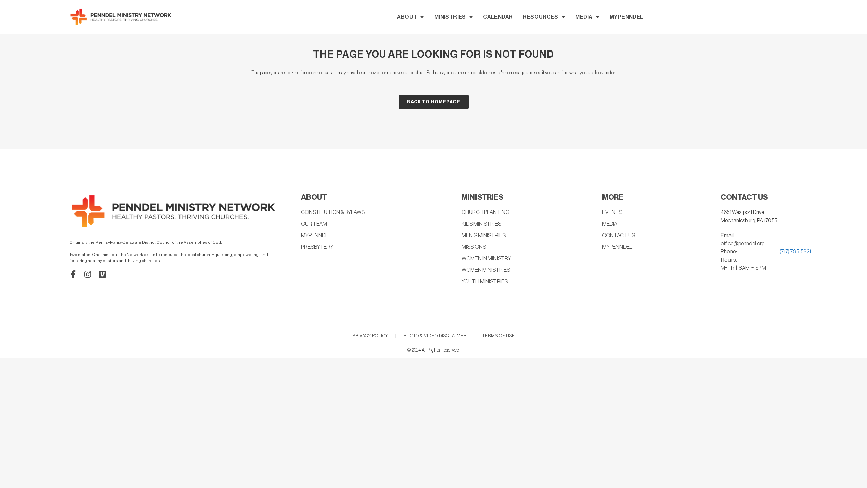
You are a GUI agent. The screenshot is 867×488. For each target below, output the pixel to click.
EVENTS (612, 212)
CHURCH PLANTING (485, 212)
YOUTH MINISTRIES (485, 281)
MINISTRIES (450, 17)
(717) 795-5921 (795, 252)
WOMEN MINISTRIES (486, 270)
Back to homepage (433, 102)
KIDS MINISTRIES (481, 224)
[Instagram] (88, 274)
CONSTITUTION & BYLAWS (333, 212)
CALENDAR (498, 17)
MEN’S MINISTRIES (484, 235)
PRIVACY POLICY (370, 335)
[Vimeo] (102, 274)
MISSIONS (474, 247)
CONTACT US (618, 235)
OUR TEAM (314, 224)
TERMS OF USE (498, 335)
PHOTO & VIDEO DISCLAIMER (435, 335)
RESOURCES (540, 17)
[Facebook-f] (73, 274)
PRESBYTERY (317, 247)
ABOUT (407, 17)
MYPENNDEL (626, 17)
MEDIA (584, 17)
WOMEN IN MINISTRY (486, 258)
